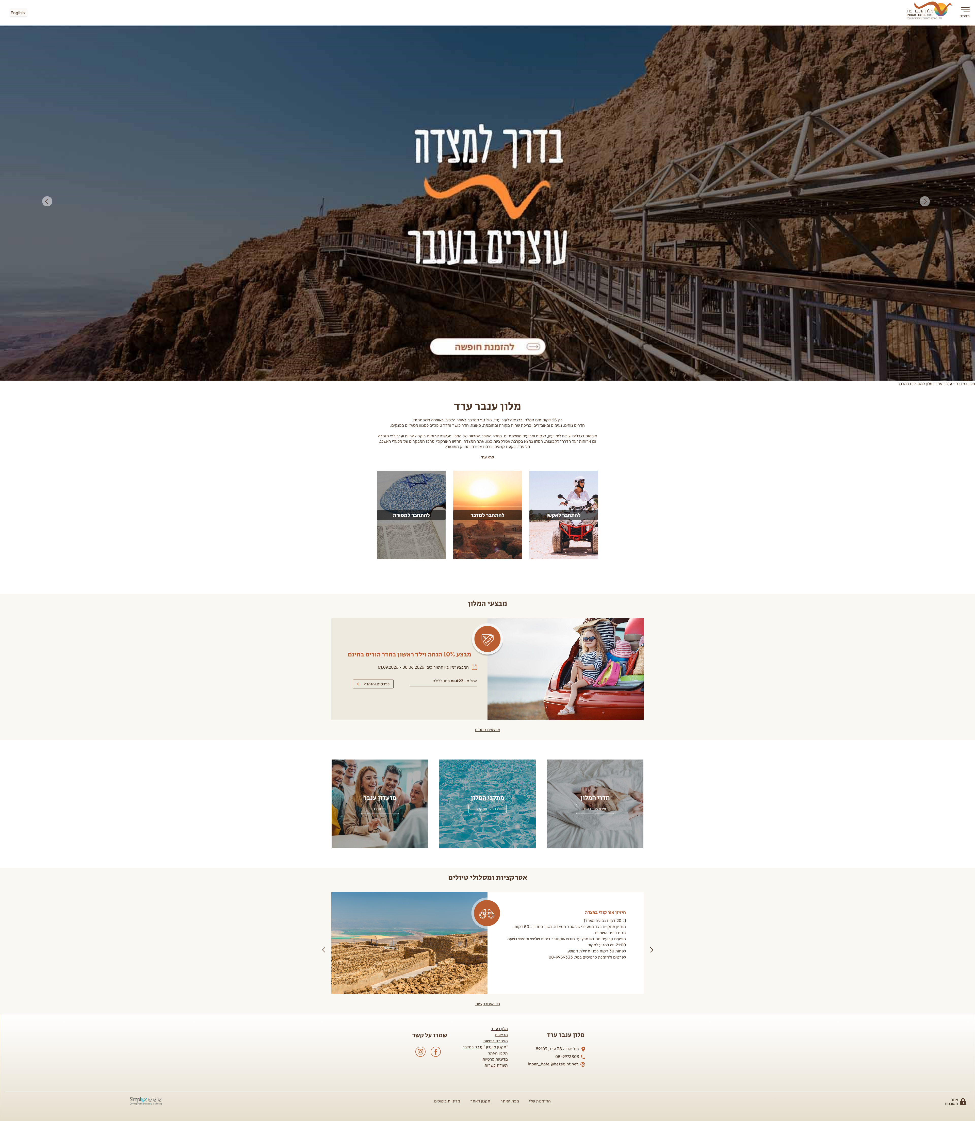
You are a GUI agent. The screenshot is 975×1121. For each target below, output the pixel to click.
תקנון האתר (498, 697)
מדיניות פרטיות (495, 703)
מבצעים (501, 679)
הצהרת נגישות (495, 685)
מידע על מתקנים (487, 453)
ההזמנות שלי (540, 745)
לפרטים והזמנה (376, 328)
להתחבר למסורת (411, 159)
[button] (49, 28)
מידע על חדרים (595, 453)
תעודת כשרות (496, 709)
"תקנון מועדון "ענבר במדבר (485, 691)
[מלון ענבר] (929, 11)
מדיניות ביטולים (447, 745)
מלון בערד (499, 673)
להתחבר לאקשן (563, 159)
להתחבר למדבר (487, 159)
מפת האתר (509, 745)
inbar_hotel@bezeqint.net (553, 708)
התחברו (380, 453)
